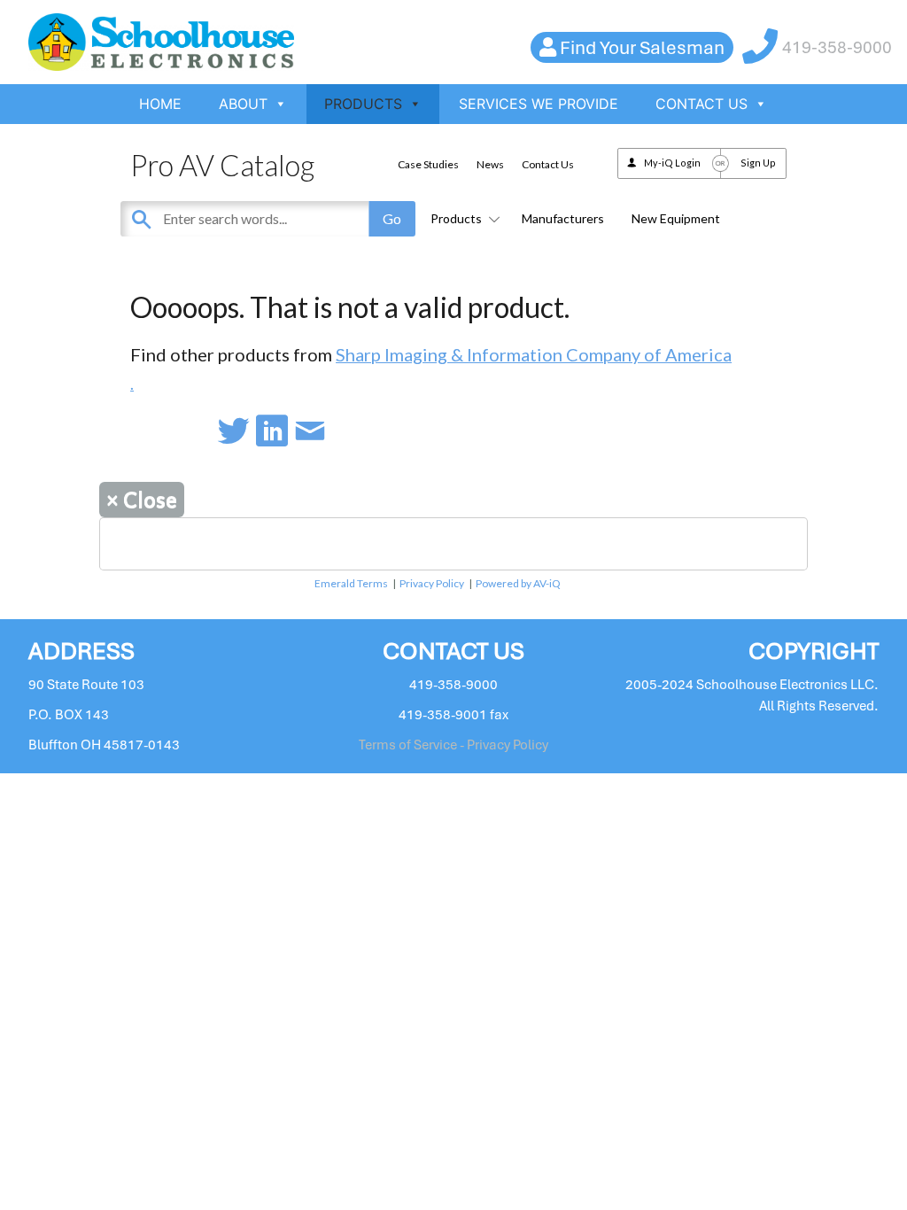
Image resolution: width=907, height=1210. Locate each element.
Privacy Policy (431, 583)
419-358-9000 (837, 47)
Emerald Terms (351, 583)
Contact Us (548, 164)
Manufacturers (563, 218)
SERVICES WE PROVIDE (538, 103)
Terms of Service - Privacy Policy (453, 745)
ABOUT (243, 103)
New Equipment (676, 218)
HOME (160, 103)
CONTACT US (701, 103)
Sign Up (758, 162)
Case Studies (428, 164)
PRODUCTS (363, 103)
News (490, 164)
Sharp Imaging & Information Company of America (534, 354)
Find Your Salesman (642, 47)
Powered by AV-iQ (518, 583)
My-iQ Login (672, 162)
